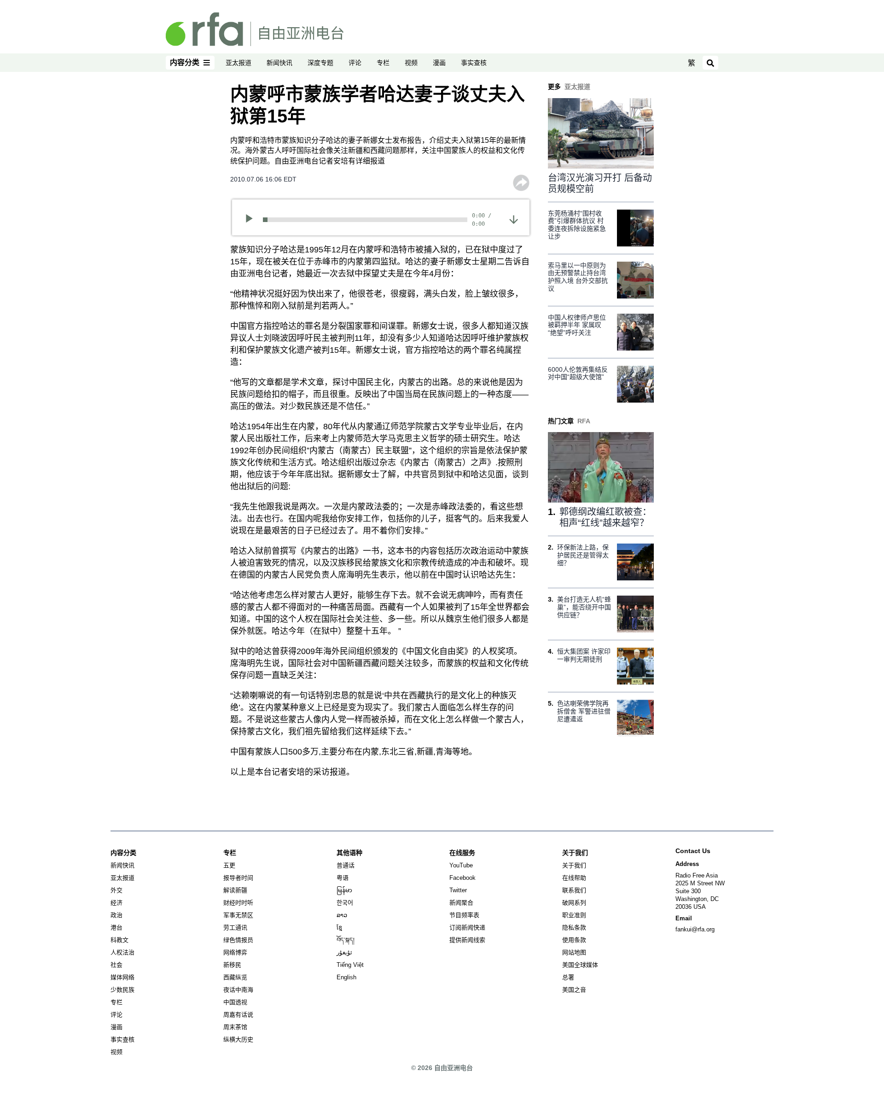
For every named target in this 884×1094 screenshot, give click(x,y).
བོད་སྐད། (346, 939)
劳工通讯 (235, 927)
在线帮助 (574, 877)
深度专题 (320, 62)
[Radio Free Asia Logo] (254, 28)
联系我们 (574, 890)
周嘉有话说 (238, 1014)
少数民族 (122, 989)
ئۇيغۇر (344, 952)
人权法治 (122, 952)
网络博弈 (235, 952)
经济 (116, 902)
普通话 (346, 865)
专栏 (383, 62)
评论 (355, 62)
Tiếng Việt (350, 964)
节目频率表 (464, 915)
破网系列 (574, 902)
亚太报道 (238, 62)
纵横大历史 (238, 1039)
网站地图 (574, 952)
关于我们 (574, 865)
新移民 (232, 964)
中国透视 (235, 1002)
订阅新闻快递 (467, 927)
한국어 (345, 902)
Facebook (462, 877)
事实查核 (474, 62)
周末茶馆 (235, 1027)
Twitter (458, 890)
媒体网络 (122, 977)
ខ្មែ (339, 927)
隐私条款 (574, 927)
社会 (116, 964)
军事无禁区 (238, 915)
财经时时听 (238, 902)
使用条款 (574, 939)
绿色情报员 (238, 939)
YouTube (461, 865)
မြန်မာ (344, 890)
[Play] (252, 220)
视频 (411, 62)
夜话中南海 (238, 989)
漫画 (439, 62)
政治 (116, 915)
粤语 (343, 877)
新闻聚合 (461, 902)
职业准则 (574, 915)
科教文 (119, 939)
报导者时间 (238, 877)
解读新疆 (235, 890)
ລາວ (342, 915)
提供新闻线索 (467, 939)
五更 (229, 865)
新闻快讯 (279, 62)
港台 (116, 927)
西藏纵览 (235, 977)
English (346, 977)
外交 (116, 890)
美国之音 (574, 989)
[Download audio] (513, 218)
